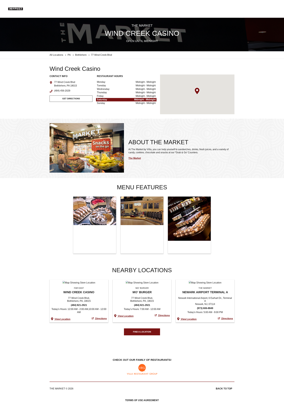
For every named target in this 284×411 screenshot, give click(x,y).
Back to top (224, 388)
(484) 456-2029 (62, 91)
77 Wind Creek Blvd (101, 55)
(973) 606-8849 (205, 308)
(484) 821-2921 (79, 305)
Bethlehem (81, 55)
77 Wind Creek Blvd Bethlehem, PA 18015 (65, 84)
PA (69, 55)
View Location (62, 319)
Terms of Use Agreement (142, 400)
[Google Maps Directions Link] (79, 282)
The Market (134, 158)
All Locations (56, 55)
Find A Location (142, 332)
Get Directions (71, 98)
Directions (101, 318)
